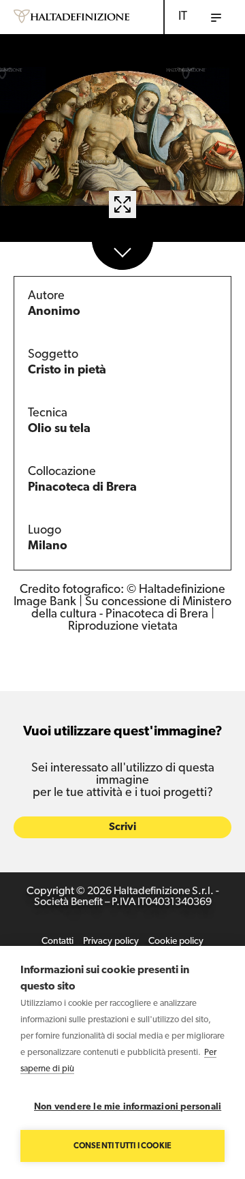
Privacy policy (111, 941)
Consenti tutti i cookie (123, 1146)
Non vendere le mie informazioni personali (127, 1107)
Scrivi (122, 827)
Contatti (58, 941)
